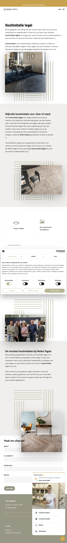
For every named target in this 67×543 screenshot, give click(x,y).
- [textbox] (7, 514)
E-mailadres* (8, 456)
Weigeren (12, 290)
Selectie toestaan (33, 290)
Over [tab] (55, 256)
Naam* (6, 446)
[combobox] (18, 514)
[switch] (25, 283)
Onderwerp (8, 465)
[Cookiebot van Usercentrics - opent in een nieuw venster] (57, 251)
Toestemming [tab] (12, 256)
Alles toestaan (54, 290)
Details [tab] (33, 256)
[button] (61, 9)
